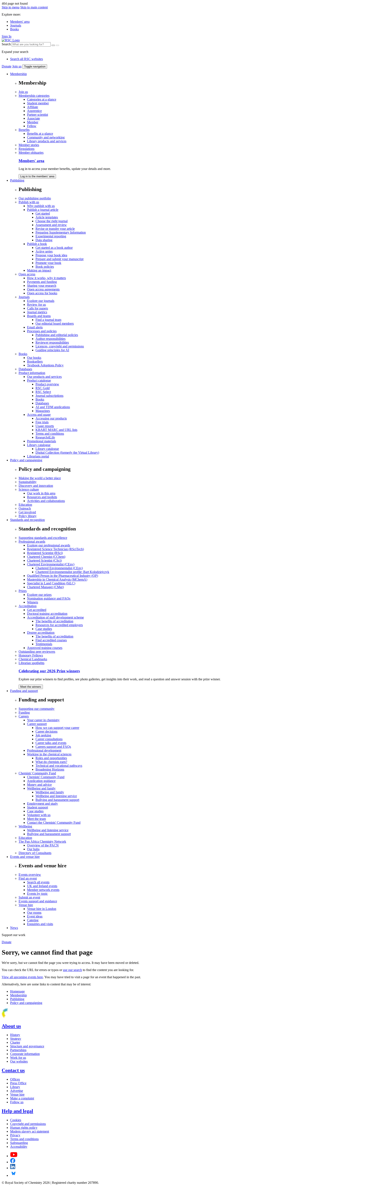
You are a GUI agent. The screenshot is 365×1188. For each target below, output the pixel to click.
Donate (6, 66)
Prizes (23, 591)
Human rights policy (23, 1127)
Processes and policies (42, 331)
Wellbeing (25, 826)
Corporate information (25, 1054)
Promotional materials (41, 441)
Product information (32, 373)
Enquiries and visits (40, 924)
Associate (33, 118)
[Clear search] (53, 45)
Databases (25, 369)
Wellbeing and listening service (56, 796)
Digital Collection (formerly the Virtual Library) (67, 452)
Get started (42, 213)
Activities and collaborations (46, 501)
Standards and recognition (27, 520)
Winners (32, 602)
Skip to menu (10, 7)
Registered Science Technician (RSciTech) (55, 549)
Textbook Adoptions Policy (45, 365)
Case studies (43, 629)
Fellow (31, 126)
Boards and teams (39, 316)
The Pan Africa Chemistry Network (42, 841)
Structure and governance (27, 1046)
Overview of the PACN (43, 845)
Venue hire (26, 905)
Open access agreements (43, 289)
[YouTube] (13, 1156)
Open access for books (42, 293)
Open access (27, 274)
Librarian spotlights (31, 663)
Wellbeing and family (41, 788)
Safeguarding (19, 1143)
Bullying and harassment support (57, 800)
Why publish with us (41, 206)
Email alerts (35, 327)
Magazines (42, 411)
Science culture (29, 489)
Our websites (19, 1061)
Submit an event (29, 897)
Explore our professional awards (48, 545)
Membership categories (34, 95)
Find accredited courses (51, 640)
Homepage (17, 991)
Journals (15, 25)
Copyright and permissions (28, 1124)
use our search (72, 970)
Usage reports (44, 426)
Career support (37, 724)
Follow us (16, 1102)
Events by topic (37, 893)
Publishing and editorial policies (56, 335)
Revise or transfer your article (55, 228)
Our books (34, 357)
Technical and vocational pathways (58, 765)
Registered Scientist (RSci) (45, 553)
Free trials (42, 422)
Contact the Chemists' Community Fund (53, 822)
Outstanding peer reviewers (37, 651)
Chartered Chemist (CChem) (46, 556)
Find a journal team (48, 320)
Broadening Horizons (49, 769)
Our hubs (33, 849)
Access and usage (39, 414)
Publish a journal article (42, 209)
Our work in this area (41, 493)
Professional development (44, 750)
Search (6, 44)
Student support (37, 807)
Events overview (30, 874)
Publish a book (37, 244)
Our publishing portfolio (35, 198)
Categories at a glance (41, 99)
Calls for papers (37, 308)
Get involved (27, 512)
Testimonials (43, 644)
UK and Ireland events (42, 886)
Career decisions (46, 731)
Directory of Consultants (35, 853)
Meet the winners (30, 686)
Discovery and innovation (36, 485)
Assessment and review (51, 225)
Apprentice (34, 111)
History (15, 1035)
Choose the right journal (51, 221)
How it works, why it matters (46, 278)
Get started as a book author (54, 247)
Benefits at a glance (40, 133)
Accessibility (18, 1146)
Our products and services (44, 376)
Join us (17, 66)
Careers (24, 716)
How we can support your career (57, 727)
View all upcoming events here (22, 977)
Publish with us (29, 202)
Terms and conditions (49, 433)
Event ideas (34, 916)
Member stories (29, 145)
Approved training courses (44, 648)
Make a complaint (22, 1098)
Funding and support (24, 691)
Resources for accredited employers (59, 625)
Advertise (16, 1090)
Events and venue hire (25, 856)
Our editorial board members (54, 323)
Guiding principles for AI (52, 350)
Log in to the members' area (37, 176)
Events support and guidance (38, 901)
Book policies (44, 266)
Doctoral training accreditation (47, 613)
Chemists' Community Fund (37, 773)
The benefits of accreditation (54, 621)
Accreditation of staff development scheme (55, 617)
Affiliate (32, 107)
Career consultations (49, 739)
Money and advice (39, 784)
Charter (15, 1042)
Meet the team (36, 819)
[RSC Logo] (11, 40)
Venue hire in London (41, 909)
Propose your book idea (51, 255)
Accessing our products (51, 418)
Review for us (36, 304)
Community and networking (46, 137)
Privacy (15, 1135)
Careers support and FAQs (53, 746)
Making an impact (39, 270)
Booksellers (35, 361)
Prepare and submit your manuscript (59, 259)
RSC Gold (42, 388)
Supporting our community (36, 708)
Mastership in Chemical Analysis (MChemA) (57, 579)
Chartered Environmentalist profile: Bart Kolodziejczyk (72, 572)
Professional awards (32, 541)
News (14, 928)
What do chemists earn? (51, 762)
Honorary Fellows (31, 655)
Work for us (18, 1057)
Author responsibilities (50, 338)
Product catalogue (39, 380)
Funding (24, 712)
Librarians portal (38, 456)
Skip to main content (34, 7)
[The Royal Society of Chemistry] (20, 1017)
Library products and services (46, 141)
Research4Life (45, 437)
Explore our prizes (39, 594)
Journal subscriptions (49, 395)
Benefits (24, 130)
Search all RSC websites (26, 59)
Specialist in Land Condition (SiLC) (51, 583)
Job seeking (43, 735)
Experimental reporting (50, 236)
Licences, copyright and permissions (59, 346)
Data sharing (43, 240)
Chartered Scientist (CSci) (44, 560)
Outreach (25, 508)
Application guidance (41, 781)
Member (32, 122)
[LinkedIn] (12, 1168)
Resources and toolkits (42, 497)
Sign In (6, 36)
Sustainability (28, 482)
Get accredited (36, 610)
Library (15, 1087)
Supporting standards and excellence (43, 538)
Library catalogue (38, 445)
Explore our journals (40, 301)
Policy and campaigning (26, 460)
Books (14, 29)
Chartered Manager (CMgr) (45, 587)
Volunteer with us (38, 815)
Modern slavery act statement (29, 1131)
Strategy (15, 1038)
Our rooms (34, 912)
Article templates (46, 217)
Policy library (28, 516)
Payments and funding (42, 282)
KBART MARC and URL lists (56, 430)
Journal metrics (37, 312)
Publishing (17, 180)
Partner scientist (37, 114)
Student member (38, 103)
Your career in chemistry (43, 720)
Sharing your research (41, 285)
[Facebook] (12, 1162)
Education (25, 504)
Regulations (26, 149)
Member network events (43, 890)
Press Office (18, 1083)
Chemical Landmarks (33, 659)
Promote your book (48, 263)
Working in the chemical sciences (49, 754)
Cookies (15, 1120)
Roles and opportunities (51, 758)
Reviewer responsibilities (52, 342)
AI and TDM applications (52, 407)
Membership (18, 74)
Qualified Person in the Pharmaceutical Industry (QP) (62, 575)
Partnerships (18, 1050)
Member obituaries (31, 152)
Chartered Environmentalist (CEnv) (50, 564)
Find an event (28, 878)
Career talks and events (50, 743)
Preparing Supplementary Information (60, 232)
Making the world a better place (40, 478)
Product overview (47, 384)
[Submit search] (57, 45)
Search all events (38, 882)
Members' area (20, 21)
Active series (44, 251)
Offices (15, 1079)
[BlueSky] (13, 1175)
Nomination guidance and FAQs (48, 598)
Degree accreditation (40, 632)
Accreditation (28, 606)
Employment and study (42, 803)
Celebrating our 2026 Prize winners (49, 671)
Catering (32, 920)
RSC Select (43, 392)
